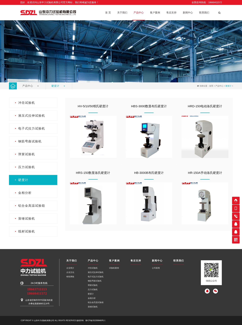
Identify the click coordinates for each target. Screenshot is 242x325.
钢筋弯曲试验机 (95, 281)
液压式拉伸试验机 (95, 272)
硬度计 (228, 86)
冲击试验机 (93, 268)
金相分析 (92, 298)
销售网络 (70, 276)
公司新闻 (156, 268)
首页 (211, 86)
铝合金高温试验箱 (95, 302)
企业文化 (70, 272)
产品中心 (219, 86)
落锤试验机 (93, 307)
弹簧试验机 (93, 285)
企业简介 (70, 268)
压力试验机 (93, 289)
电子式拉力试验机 (95, 276)
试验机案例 (114, 268)
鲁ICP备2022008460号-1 (95, 320)
